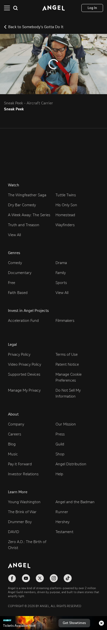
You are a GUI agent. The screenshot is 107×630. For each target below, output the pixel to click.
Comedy (15, 262)
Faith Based (18, 292)
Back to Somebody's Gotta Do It (35, 26)
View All (14, 234)
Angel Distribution (70, 464)
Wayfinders (65, 224)
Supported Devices (24, 374)
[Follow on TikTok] (68, 578)
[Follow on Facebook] (12, 578)
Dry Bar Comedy (22, 205)
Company (16, 424)
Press (60, 434)
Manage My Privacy (24, 390)
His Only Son (66, 205)
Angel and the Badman (75, 501)
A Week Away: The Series (29, 214)
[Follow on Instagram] (54, 578)
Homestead (65, 214)
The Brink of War (22, 511)
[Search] (15, 7)
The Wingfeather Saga (27, 195)
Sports (61, 282)
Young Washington (24, 501)
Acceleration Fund (23, 320)
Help (59, 474)
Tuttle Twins (65, 195)
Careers (14, 434)
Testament (64, 531)
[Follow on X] (40, 578)
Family (60, 272)
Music (13, 454)
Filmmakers (64, 320)
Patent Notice (67, 364)
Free (11, 282)
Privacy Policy (19, 354)
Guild (59, 444)
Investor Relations (23, 474)
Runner (61, 511)
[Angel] (53, 8)
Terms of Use (66, 354)
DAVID (13, 531)
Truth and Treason (23, 224)
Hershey (62, 521)
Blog (12, 444)
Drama (61, 262)
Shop (59, 454)
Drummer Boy (20, 521)
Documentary (19, 272)
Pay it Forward (20, 464)
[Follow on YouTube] (26, 578)
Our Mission (65, 424)
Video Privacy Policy (24, 364)
